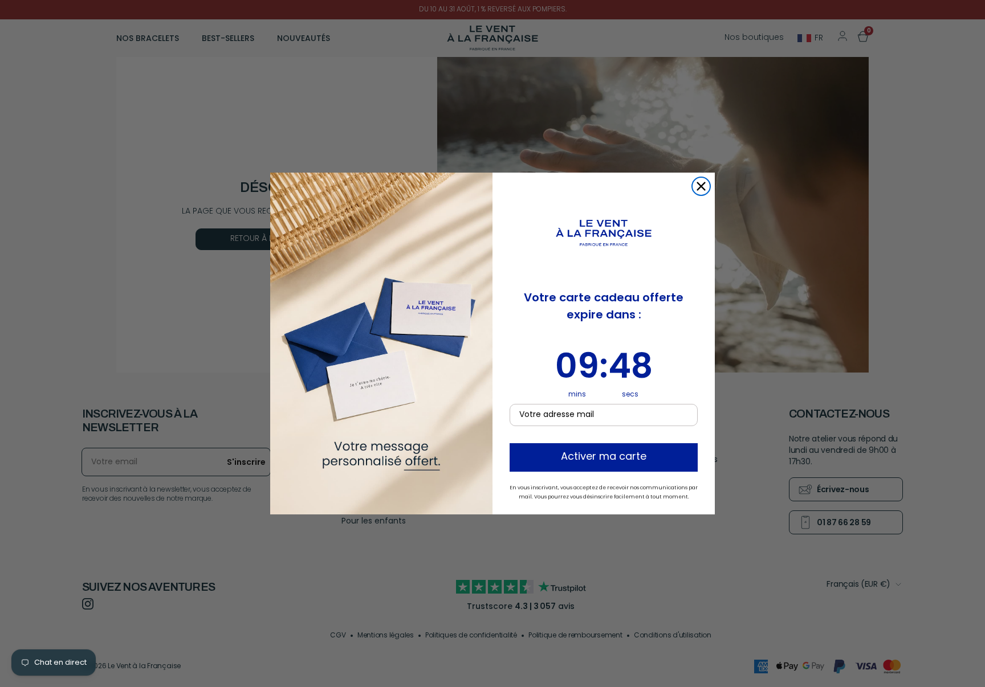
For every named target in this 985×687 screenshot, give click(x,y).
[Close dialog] (701, 186)
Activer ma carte (603, 457)
